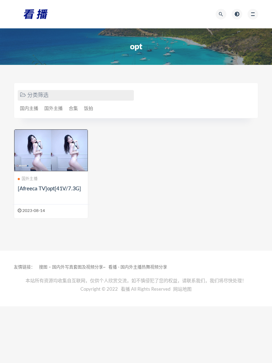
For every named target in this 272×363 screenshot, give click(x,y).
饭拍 (88, 108)
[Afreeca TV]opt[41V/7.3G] (49, 188)
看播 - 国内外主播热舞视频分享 (137, 267)
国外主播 (53, 108)
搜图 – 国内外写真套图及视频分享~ (72, 267)
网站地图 (182, 289)
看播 (125, 289)
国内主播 (29, 108)
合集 (73, 108)
